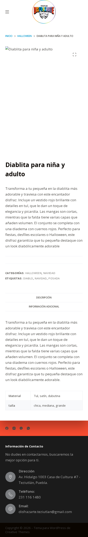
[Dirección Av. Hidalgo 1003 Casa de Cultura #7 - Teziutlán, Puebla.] (10, 477)
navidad (41, 278)
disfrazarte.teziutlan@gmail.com (45, 511)
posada (54, 278)
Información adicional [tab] (44, 306)
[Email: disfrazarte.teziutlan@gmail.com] (10, 509)
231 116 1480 (30, 497)
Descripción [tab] (44, 297)
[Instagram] (14, 428)
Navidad (49, 273)
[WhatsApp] (28, 428)
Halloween (33, 273)
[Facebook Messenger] (21, 428)
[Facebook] (6, 428)
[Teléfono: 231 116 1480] (10, 494)
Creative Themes (17, 532)
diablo (28, 278)
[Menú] (7, 12)
